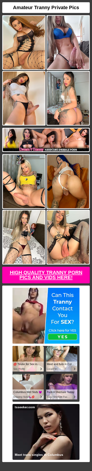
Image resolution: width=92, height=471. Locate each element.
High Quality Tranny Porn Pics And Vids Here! (46, 275)
